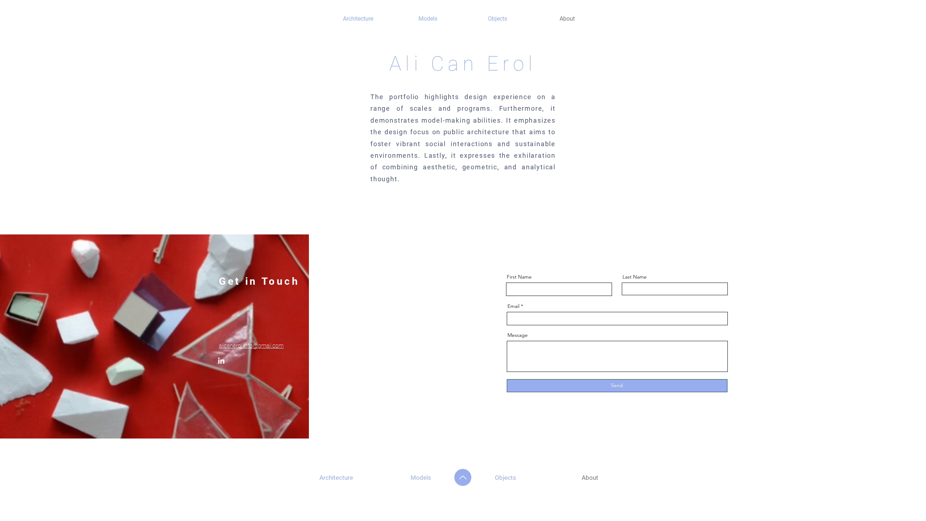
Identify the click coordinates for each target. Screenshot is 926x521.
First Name (519, 276)
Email (513, 306)
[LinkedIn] (221, 360)
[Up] (462, 477)
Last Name (635, 276)
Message (517, 335)
